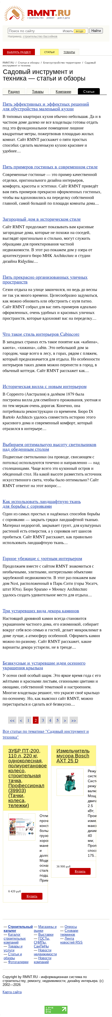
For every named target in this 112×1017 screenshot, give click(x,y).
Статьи (49, 52)
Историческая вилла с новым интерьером (44, 386)
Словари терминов (69, 932)
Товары (69, 52)
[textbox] (48, 31)
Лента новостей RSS (71, 940)
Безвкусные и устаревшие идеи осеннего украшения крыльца (44, 665)
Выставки (45, 934)
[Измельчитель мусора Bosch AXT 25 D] (70, 794)
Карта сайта (12, 992)
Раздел (14, 92)
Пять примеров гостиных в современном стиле (50, 166)
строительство (35, 17)
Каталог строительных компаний (15, 938)
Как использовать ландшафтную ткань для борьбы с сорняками (42, 503)
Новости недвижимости (45, 952)
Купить (32, 896)
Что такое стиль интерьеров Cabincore (41, 334)
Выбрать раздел (19, 52)
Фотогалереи (18, 962)
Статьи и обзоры (13, 956)
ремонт (50, 17)
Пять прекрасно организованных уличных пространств (45, 279)
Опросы (71, 927)
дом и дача (64, 17)
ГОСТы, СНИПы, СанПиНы (42, 942)
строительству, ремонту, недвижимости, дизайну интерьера (50, 981)
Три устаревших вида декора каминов (41, 610)
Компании (63, 92)
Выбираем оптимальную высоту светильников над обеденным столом (49, 446)
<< (12, 720)
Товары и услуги (13, 948)
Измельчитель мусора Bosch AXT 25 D (73, 755)
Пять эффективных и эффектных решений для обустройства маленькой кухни (46, 106)
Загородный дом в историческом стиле (42, 219)
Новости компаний (42, 960)
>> (73, 720)
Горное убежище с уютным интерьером (42, 558)
